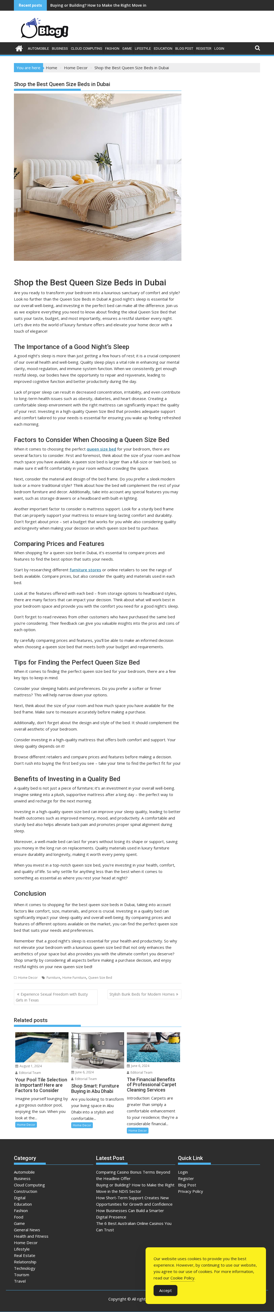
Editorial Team (29, 1072)
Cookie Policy (182, 1277)
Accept (165, 1290)
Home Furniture (74, 977)
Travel (20, 1281)
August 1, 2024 (30, 1066)
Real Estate (24, 1255)
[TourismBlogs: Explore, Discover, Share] (19, 48)
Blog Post (184, 48)
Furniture (53, 977)
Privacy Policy (190, 1191)
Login (219, 48)
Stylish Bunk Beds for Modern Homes (142, 994)
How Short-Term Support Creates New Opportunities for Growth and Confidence (126, 5)
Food (18, 1217)
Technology (24, 1268)
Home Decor (28, 977)
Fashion (112, 48)
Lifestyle (143, 48)
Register (203, 48)
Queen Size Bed (100, 977)
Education (163, 48)
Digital (19, 1197)
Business (60, 48)
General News (27, 1229)
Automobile (38, 48)
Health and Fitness (31, 1236)
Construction (25, 1191)
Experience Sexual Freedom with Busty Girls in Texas (52, 997)
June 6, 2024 (84, 1072)
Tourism (21, 1274)
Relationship (25, 1261)
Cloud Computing (86, 48)
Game (127, 48)
